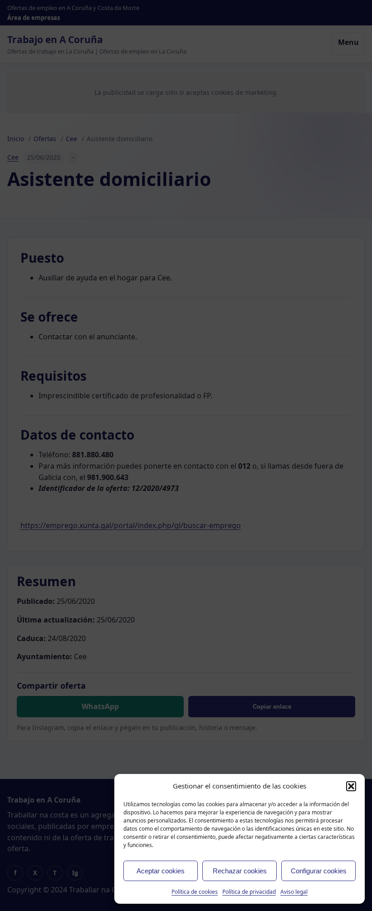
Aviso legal (294, 892)
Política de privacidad (249, 892)
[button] (351, 786)
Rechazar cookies (240, 871)
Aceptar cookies (161, 871)
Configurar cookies (319, 871)
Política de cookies (194, 892)
